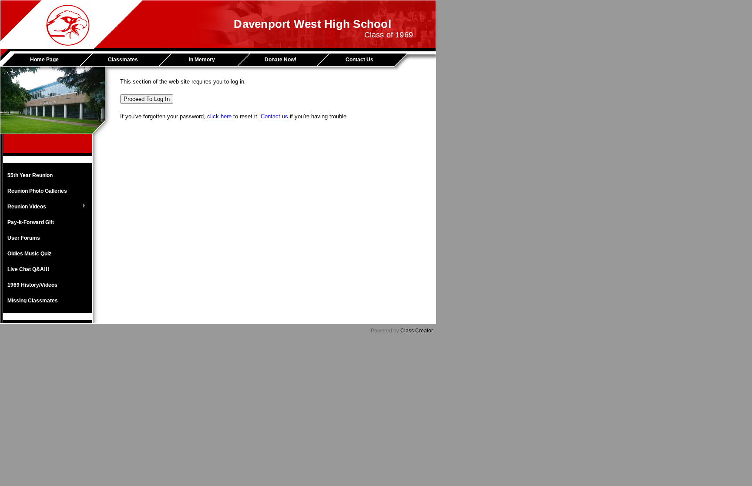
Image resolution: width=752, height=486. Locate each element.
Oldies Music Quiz (29, 254)
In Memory (202, 60)
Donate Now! (280, 60)
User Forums (23, 238)
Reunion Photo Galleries (37, 191)
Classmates (123, 60)
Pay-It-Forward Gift (30, 222)
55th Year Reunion (30, 175)
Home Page (44, 60)
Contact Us (359, 60)
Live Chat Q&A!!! (28, 269)
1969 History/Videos (32, 285)
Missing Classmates (32, 301)
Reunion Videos (24, 207)
